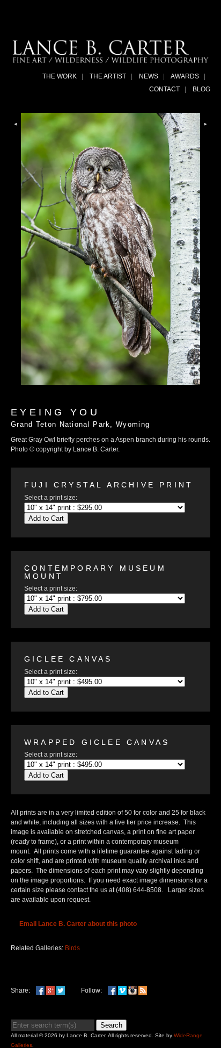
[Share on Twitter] (60, 990)
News (148, 76)
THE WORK (59, 76)
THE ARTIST (108, 76)
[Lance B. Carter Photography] (110, 60)
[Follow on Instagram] (132, 990)
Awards (185, 76)
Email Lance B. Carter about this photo (78, 924)
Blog (201, 89)
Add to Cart (46, 518)
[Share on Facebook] (40, 990)
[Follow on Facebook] (112, 990)
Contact (164, 89)
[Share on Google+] (50, 990)
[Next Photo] (205, 130)
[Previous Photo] (16, 130)
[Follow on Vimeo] (122, 990)
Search (111, 1025)
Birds (72, 948)
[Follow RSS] (142, 990)
